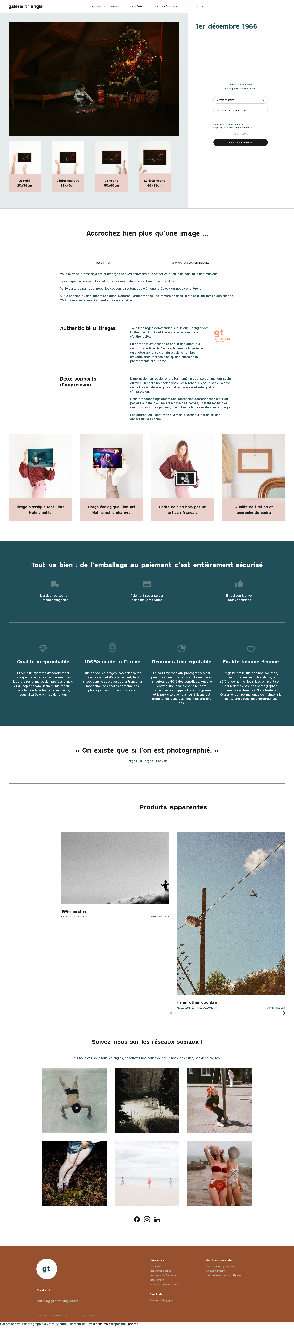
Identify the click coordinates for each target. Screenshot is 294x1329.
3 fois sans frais (98, 1324)
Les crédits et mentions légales (223, 1275)
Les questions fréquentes (164, 1275)
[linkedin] (157, 1219)
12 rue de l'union (243, 84)
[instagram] (147, 1219)
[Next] (281, 1013)
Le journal (155, 1266)
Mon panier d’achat (160, 1270)
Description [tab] (103, 262)
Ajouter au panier (240, 142)
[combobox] (240, 100)
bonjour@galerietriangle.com (57, 1301)
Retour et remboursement (164, 1284)
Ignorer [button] (132, 1324)
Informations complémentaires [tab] (190, 262)
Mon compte (157, 1280)
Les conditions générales (220, 1266)
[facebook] (137, 1219)
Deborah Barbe (248, 88)
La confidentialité (216, 1270)
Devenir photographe (161, 1300)
